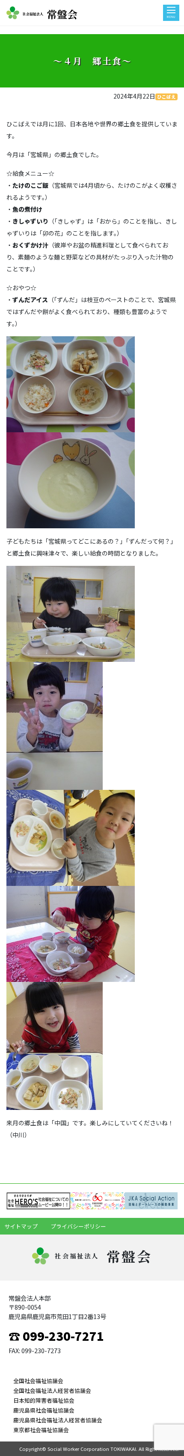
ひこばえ (166, 96)
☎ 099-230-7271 (56, 1335)
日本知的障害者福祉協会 (43, 1400)
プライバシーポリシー (78, 1226)
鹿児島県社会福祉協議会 (43, 1410)
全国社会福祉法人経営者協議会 (52, 1390)
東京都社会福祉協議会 (41, 1430)
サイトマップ (21, 1226)
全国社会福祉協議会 (38, 1381)
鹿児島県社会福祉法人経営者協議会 (57, 1420)
